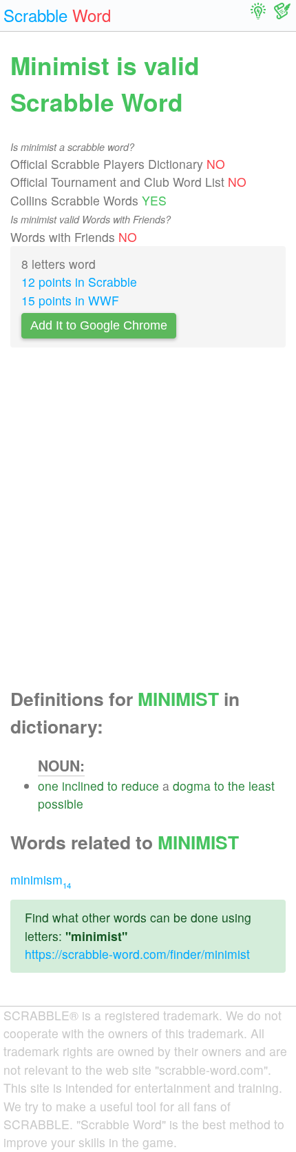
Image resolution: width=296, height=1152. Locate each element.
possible (60, 803)
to (112, 785)
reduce (140, 785)
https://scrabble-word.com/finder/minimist (137, 953)
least (262, 785)
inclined (83, 785)
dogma (192, 785)
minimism (40, 879)
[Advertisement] (148, 522)
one (48, 785)
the (236, 785)
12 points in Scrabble (79, 281)
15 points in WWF (70, 300)
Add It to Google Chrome (98, 325)
